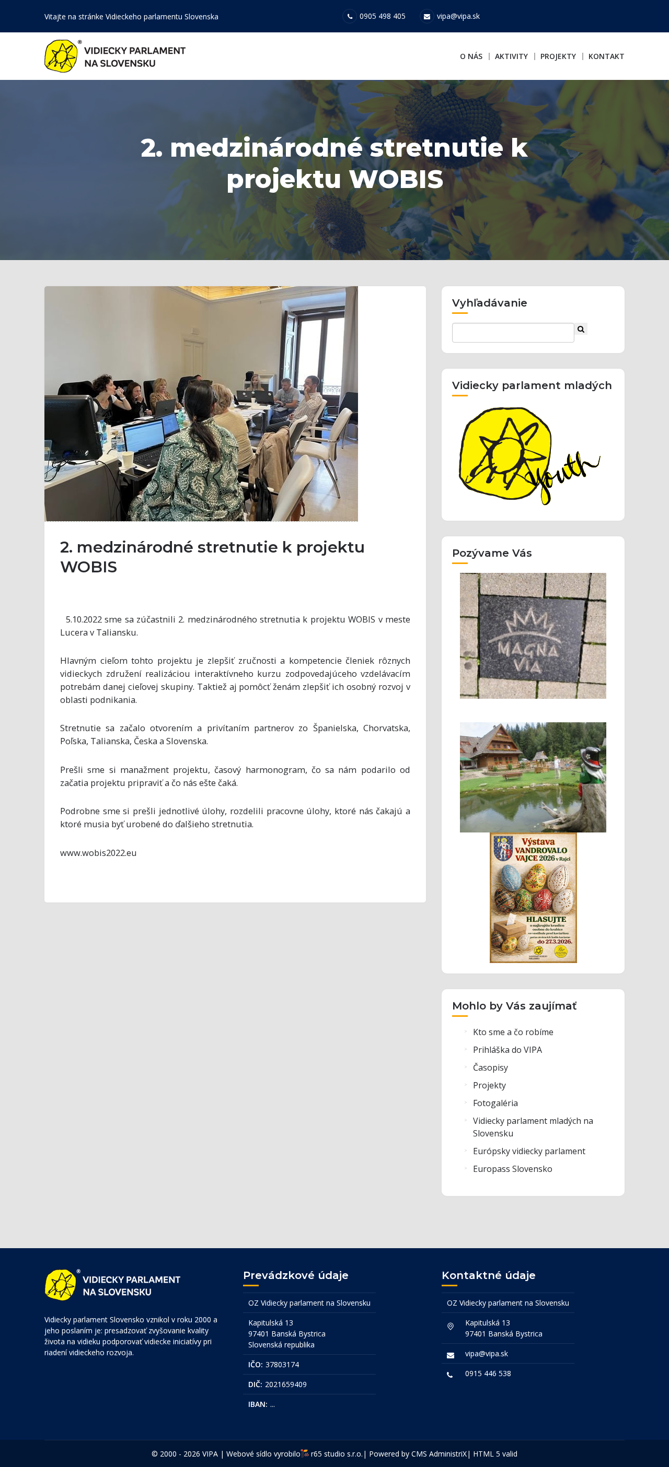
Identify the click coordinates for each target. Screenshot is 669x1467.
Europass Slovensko (512, 1169)
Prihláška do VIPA (507, 1049)
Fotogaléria (495, 1103)
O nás (471, 56)
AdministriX (448, 1454)
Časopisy (490, 1067)
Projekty (558, 56)
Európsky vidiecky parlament (529, 1151)
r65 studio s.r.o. (337, 1454)
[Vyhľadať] (580, 329)
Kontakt (607, 56)
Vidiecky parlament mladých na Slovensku (533, 1127)
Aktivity (511, 56)
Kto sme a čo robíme (513, 1032)
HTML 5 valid (495, 1454)
